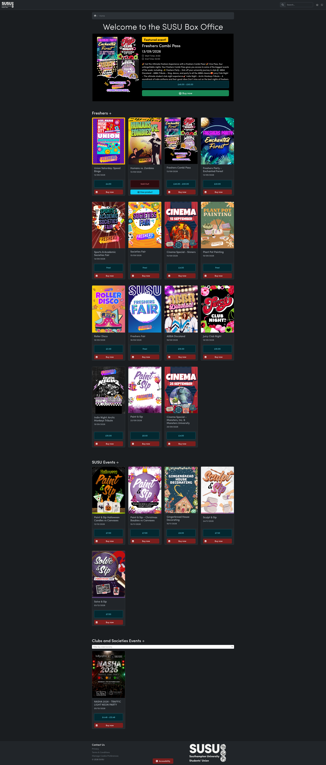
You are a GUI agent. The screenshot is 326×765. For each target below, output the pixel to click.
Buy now (187, 93)
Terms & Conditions (101, 752)
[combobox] (163, 647)
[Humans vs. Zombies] (144, 141)
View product (146, 191)
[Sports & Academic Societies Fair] (108, 225)
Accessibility (164, 761)
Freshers (100, 113)
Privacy (95, 748)
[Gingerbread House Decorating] (181, 490)
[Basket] (317, 4)
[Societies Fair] (144, 225)
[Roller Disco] (108, 309)
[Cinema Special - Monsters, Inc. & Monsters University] (181, 390)
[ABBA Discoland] (181, 309)
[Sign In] (322, 4)
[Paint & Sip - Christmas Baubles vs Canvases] (144, 490)
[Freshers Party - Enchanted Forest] (217, 141)
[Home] (8, 5)
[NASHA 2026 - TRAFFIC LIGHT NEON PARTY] (108, 674)
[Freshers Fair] (144, 309)
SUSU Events (104, 462)
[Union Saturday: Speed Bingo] (108, 141)
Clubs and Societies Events (117, 640)
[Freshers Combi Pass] (163, 100)
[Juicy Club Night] (217, 309)
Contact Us (98, 744)
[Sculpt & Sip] (217, 490)
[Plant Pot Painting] (217, 225)
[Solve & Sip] (108, 574)
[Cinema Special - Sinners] (181, 225)
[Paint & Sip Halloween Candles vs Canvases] (108, 490)
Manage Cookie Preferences (105, 755)
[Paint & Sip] (144, 390)
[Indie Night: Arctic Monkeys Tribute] (108, 390)
